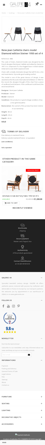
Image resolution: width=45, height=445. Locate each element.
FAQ (3, 377)
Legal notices (6, 374)
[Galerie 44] (20, 4)
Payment (5, 366)
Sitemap (5, 380)
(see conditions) (7, 142)
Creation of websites (10, 439)
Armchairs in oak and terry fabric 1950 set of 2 (20, 196)
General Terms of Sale (10, 371)
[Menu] (4, 4)
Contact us (5, 385)
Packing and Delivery (9, 369)
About (4, 382)
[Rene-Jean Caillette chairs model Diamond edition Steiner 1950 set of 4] (4, 41)
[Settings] (41, 4)
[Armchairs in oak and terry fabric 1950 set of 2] (22, 180)
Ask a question (7, 148)
